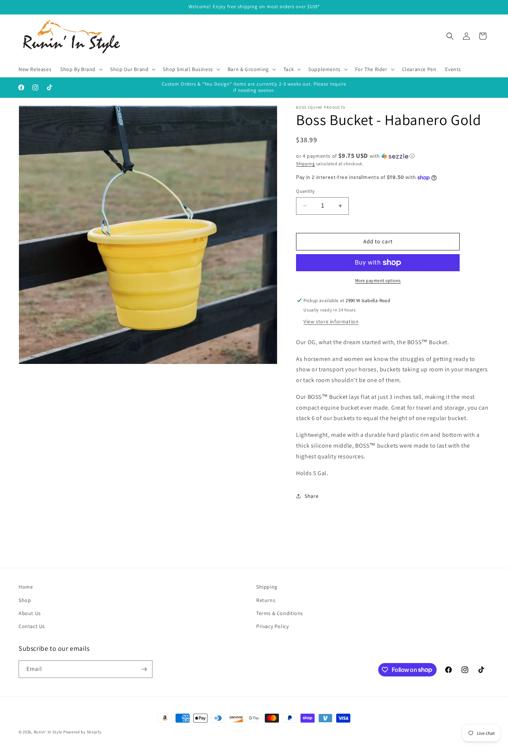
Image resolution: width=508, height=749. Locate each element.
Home (26, 586)
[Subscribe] (144, 669)
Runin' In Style (48, 731)
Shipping (305, 163)
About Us (30, 613)
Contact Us (32, 626)
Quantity (305, 191)
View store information (331, 321)
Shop (25, 600)
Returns (265, 600)
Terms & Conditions (279, 613)
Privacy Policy (272, 626)
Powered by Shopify (82, 731)
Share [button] (311, 496)
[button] (81, 69)
